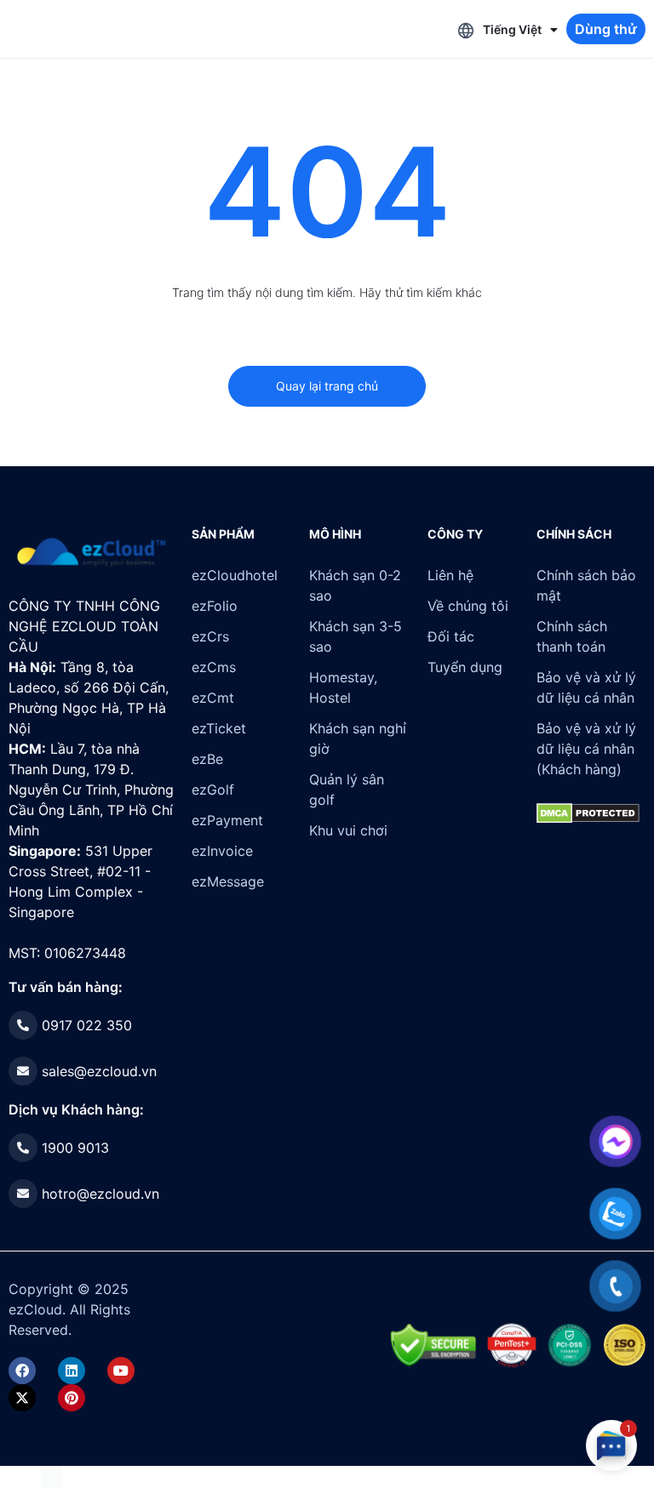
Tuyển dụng (464, 667)
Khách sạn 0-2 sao (355, 585)
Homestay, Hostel (343, 687)
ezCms (214, 667)
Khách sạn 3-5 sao (355, 636)
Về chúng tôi (467, 605)
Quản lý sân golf (346, 789)
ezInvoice (222, 850)
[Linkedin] (71, 1370)
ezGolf (213, 789)
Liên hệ (450, 575)
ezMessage (228, 881)
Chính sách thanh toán (571, 636)
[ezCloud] (92, 552)
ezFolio (215, 605)
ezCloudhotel (235, 575)
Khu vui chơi (348, 830)
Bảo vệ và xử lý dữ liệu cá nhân (586, 687)
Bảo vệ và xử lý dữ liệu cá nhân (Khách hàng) (586, 749)
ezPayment (227, 820)
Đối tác (450, 636)
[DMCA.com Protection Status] (51, 1476)
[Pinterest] (71, 1397)
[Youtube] (121, 1370)
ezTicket (219, 728)
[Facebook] (22, 1370)
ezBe (207, 758)
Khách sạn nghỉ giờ (357, 738)
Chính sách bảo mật (586, 585)
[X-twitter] (22, 1397)
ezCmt (213, 697)
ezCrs (210, 636)
